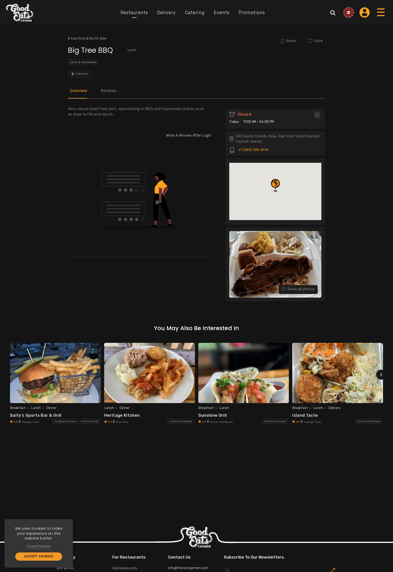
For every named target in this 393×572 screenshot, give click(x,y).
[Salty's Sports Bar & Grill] (55, 373)
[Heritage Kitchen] (149, 373)
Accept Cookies (38, 556)
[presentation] (381, 375)
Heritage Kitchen (122, 415)
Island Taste (305, 415)
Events (221, 12)
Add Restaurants (124, 568)
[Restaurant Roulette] (348, 12)
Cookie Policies (39, 546)
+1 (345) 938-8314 (252, 150)
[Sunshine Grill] (243, 373)
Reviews (108, 90)
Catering (195, 12)
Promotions (252, 12)
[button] (275, 185)
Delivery (166, 12)
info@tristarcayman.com (188, 568)
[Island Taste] (337, 373)
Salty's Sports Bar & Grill (35, 415)
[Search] (333, 12)
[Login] (364, 12)
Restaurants (134, 12)
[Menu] (381, 17)
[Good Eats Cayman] (19, 12)
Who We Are (65, 568)
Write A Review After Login (188, 135)
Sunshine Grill (212, 415)
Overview (78, 90)
